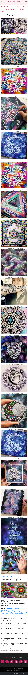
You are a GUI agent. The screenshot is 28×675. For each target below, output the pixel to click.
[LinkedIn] (25, 661)
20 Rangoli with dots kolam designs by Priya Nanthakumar (13, 634)
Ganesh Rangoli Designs (12, 608)
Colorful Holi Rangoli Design (8, 610)
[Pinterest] (11, 661)
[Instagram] (16, 661)
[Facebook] (2, 661)
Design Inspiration (16, 670)
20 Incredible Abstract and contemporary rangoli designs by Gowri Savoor (14, 639)
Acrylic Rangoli (9, 648)
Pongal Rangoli (18, 613)
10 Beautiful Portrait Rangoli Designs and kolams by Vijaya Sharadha (12, 629)
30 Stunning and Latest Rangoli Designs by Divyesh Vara (12, 600)
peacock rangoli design (20, 612)
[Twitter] (7, 661)
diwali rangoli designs (7, 613)
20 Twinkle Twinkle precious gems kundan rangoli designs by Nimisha (12, 619)
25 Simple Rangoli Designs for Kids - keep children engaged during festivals (12, 579)
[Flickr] (21, 661)
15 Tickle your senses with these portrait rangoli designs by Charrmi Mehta (14, 644)
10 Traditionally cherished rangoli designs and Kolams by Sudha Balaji (13, 624)
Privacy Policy (9, 670)
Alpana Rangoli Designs (7, 612)
